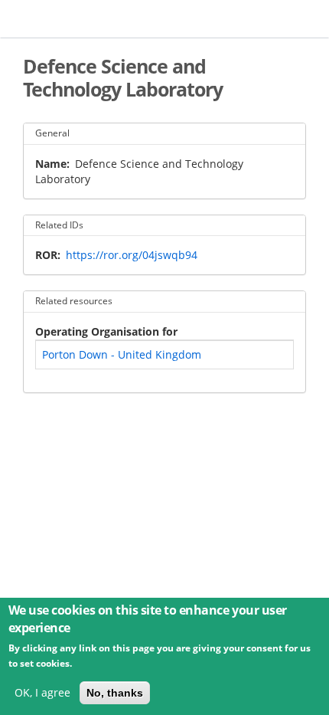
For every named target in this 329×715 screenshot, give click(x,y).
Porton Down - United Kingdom (121, 354)
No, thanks (114, 693)
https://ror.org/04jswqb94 (131, 255)
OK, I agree (42, 692)
